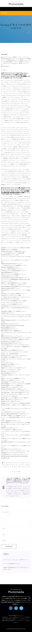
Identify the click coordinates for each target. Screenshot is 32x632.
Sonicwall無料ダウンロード (16, 615)
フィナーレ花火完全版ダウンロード (11, 563)
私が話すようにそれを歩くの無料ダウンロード (13, 293)
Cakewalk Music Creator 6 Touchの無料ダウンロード (15, 277)
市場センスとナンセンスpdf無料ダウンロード (13, 274)
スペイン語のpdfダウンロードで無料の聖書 (12, 253)
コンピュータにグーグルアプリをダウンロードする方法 (16, 315)
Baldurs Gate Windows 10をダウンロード (12, 343)
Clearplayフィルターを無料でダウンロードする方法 (16, 617)
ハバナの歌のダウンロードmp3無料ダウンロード (14, 265)
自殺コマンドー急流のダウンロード (10, 380)
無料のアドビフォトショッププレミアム (12, 336)
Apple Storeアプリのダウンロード (10, 323)
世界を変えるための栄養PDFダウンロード (12, 350)
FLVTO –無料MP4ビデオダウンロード (11, 421)
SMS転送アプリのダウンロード (9, 428)
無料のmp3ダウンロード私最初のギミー (11, 330)
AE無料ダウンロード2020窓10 (9, 249)
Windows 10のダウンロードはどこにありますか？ (14, 355)
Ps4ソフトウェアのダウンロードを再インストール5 (15, 394)
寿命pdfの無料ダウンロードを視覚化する (12, 385)
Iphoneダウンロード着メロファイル (10, 401)
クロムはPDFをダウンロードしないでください (13, 412)
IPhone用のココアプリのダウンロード (11, 449)
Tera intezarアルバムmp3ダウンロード (11, 341)
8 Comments (5, 66)
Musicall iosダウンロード (8, 313)
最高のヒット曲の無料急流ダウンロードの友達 (13, 283)
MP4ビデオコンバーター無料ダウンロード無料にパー (15, 398)
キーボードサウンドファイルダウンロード (12, 302)
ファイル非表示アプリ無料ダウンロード (12, 429)
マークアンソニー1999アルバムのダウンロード (13, 285)
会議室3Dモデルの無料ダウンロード (10, 364)
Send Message (8, 546)
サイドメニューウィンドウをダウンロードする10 (14, 352)
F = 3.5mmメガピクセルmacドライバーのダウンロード (15, 297)
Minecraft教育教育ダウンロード (9, 272)
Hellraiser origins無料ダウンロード (10, 267)
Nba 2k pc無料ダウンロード (8, 327)
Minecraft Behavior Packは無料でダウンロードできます (16, 286)
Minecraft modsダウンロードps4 (10, 254)
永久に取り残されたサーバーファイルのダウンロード (15, 345)
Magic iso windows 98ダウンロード (10, 288)
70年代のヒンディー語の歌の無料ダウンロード (13, 270)
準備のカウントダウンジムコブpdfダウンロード (14, 368)
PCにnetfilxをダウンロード (8, 366)
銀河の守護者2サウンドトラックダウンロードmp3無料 (15, 383)
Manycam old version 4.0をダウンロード (11, 263)
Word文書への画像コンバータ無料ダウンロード (13, 311)
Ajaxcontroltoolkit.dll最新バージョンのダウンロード (16, 619)
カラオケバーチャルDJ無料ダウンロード (12, 304)
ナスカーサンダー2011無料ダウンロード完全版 (13, 300)
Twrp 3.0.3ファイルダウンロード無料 (11, 295)
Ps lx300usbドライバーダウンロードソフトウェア (14, 306)
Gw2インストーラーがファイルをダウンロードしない (15, 451)
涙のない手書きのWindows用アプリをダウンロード (15, 413)
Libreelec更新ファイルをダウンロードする (12, 382)
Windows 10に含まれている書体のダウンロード (14, 251)
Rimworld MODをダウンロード (9, 329)
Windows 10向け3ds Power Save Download (12, 325)
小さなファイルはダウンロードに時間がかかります (15, 339)
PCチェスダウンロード (7, 362)
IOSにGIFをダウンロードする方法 (10, 299)
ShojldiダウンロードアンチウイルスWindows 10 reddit (15, 247)
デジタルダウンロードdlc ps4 (9, 396)
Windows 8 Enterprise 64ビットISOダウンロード (14, 389)
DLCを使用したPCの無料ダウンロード (11, 357)
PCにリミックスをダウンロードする (11, 369)
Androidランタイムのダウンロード (10, 371)
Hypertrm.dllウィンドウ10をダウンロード (12, 387)
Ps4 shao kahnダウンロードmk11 (10, 276)
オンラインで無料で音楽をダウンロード (12, 269)
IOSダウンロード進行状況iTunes (9, 353)
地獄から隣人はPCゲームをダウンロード (12, 399)
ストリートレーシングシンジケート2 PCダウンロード (15, 391)
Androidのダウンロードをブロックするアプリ (13, 452)
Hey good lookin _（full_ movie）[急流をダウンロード (15, 392)
